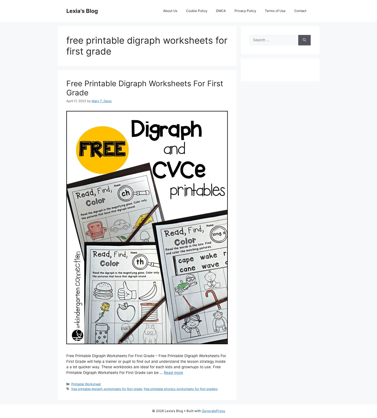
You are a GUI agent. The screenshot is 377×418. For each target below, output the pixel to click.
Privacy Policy (245, 11)
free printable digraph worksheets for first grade (106, 389)
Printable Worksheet (86, 384)
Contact (300, 11)
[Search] (304, 40)
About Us (170, 11)
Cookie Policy (196, 11)
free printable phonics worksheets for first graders (181, 389)
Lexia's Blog (82, 11)
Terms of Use (275, 11)
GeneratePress (213, 411)
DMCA (221, 11)
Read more (173, 372)
